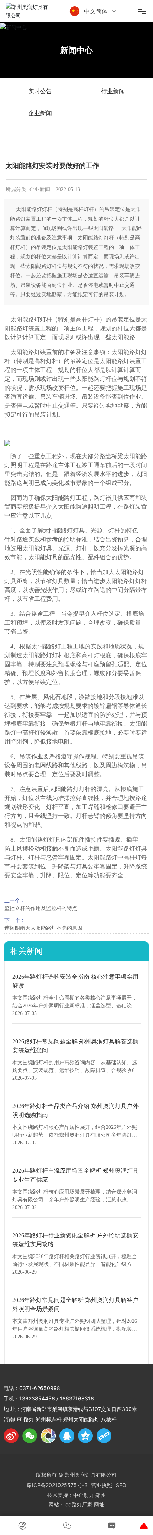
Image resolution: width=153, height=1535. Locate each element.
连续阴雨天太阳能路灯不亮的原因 (43, 927)
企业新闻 (40, 113)
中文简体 (96, 11)
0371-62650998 (39, 1388)
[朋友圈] (48, 1435)
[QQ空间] (85, 1435)
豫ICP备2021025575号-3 (57, 1485)
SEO (121, 1485)
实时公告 (40, 91)
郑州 (100, 1495)
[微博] (11, 1435)
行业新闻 (113, 91)
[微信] (29, 1435)
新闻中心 (76, 50)
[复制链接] (104, 1435)
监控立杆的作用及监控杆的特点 (40, 908)
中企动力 (83, 1495)
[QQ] (66, 1435)
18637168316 (77, 1398)
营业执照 (101, 1485)
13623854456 (37, 1398)
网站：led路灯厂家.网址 (76, 1504)
